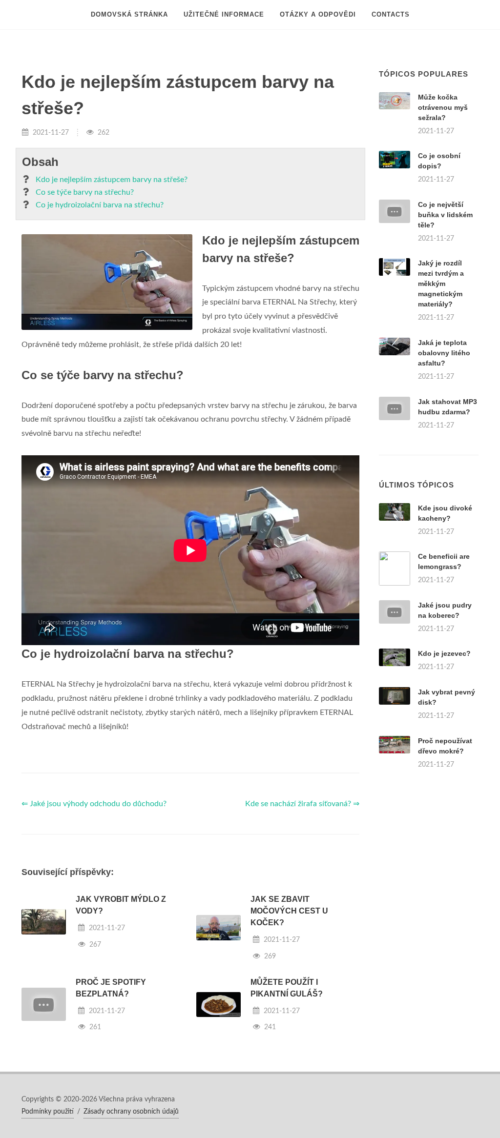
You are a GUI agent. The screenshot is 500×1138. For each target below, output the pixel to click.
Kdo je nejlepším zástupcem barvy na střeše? (112, 179)
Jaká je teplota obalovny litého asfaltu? (444, 353)
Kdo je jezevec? (444, 653)
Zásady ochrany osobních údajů (131, 1111)
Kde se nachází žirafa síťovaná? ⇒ (302, 804)
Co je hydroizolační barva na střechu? (100, 205)
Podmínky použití (47, 1111)
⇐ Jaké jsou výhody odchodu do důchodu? (94, 804)
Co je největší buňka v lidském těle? (445, 215)
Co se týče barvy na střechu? (85, 192)
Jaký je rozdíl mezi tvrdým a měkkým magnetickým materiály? (441, 283)
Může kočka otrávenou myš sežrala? (443, 107)
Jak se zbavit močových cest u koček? (289, 911)
